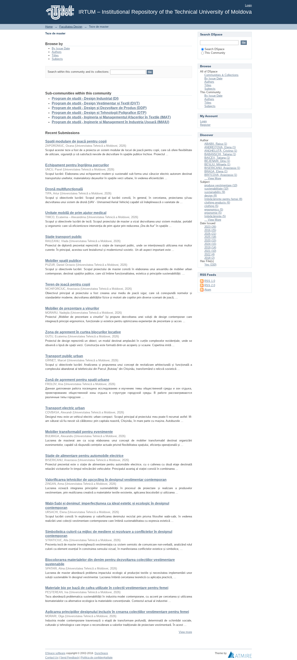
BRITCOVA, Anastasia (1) (220, 175)
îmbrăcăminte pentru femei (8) (223, 199)
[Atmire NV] (240, 655)
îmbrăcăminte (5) (215, 216)
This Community (215, 52)
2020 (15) (210, 240)
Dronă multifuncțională (64, 189)
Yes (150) (210, 264)
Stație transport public (63, 237)
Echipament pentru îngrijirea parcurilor (77, 165)
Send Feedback (69, 657)
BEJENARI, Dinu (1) (217, 161)
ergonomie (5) (213, 212)
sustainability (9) (214, 192)
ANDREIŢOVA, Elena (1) (220, 147)
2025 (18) (210, 237)
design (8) (210, 195)
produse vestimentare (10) (220, 185)
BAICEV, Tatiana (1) (217, 157)
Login (248, 5)
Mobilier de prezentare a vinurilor (72, 308)
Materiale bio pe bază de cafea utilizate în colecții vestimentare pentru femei (106, 588)
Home (49, 26)
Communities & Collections (221, 75)
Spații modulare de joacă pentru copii (76, 141)
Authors (57, 52)
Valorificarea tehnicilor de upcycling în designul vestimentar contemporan (106, 480)
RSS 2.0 (209, 285)
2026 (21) (210, 233)
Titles (55, 55)
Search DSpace (214, 49)
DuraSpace (101, 653)
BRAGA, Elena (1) (215, 171)
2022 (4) (209, 254)
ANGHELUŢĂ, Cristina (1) (220, 150)
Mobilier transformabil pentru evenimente (79, 432)
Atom (207, 289)
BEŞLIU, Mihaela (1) (217, 164)
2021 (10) (210, 251)
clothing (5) (211, 206)
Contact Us (51, 657)
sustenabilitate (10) (216, 188)
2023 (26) (210, 226)
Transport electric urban (65, 408)
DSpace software (55, 653)
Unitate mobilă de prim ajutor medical (75, 213)
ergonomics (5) (213, 209)
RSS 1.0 (209, 281)
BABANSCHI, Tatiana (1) (220, 154)
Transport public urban (64, 356)
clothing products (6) (217, 202)
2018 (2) (209, 257)
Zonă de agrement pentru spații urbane (77, 380)
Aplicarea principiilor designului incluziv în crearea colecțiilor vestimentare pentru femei (117, 612)
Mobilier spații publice (63, 261)
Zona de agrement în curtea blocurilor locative (83, 332)
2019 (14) (210, 247)
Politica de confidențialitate (97, 657)
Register (205, 124)
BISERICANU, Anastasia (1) (222, 168)
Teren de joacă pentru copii (67, 284)
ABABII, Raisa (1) (215, 143)
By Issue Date (61, 48)
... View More (212, 178)
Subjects (57, 59)
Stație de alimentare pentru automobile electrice (84, 456)
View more (185, 632)
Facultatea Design (70, 26)
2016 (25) (210, 230)
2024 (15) (210, 244)
